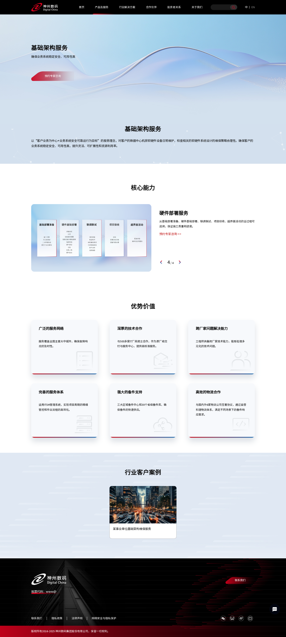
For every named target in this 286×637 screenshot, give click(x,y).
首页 (81, 7)
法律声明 (77, 618)
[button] (161, 262)
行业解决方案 (127, 7)
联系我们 (240, 580)
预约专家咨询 (53, 76)
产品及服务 (101, 7)
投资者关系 (174, 7)
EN (253, 7)
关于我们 (197, 7)
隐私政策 (57, 618)
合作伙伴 (151, 7)
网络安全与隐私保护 (104, 618)
